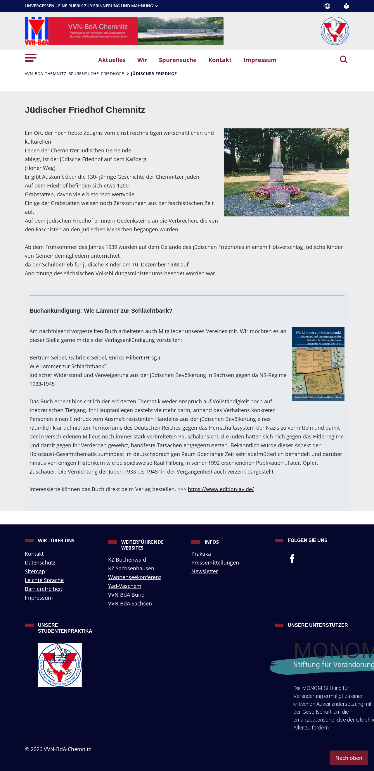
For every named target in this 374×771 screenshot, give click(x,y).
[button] (31, 57)
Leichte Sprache (44, 580)
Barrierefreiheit (43, 588)
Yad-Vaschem (124, 585)
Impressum (39, 597)
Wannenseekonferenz (134, 577)
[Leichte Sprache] (346, 5)
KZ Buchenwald (127, 559)
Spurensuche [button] (178, 60)
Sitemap (35, 571)
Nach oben (348, 757)
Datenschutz (40, 562)
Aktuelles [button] (112, 60)
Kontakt (34, 553)
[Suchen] (343, 60)
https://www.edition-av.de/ (221, 489)
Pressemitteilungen (215, 562)
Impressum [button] (260, 60)
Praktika (201, 553)
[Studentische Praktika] (68, 665)
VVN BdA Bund (126, 594)
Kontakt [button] (220, 60)
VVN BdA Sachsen (130, 603)
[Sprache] (327, 6)
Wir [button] (142, 60)
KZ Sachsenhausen (131, 568)
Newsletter (204, 571)
